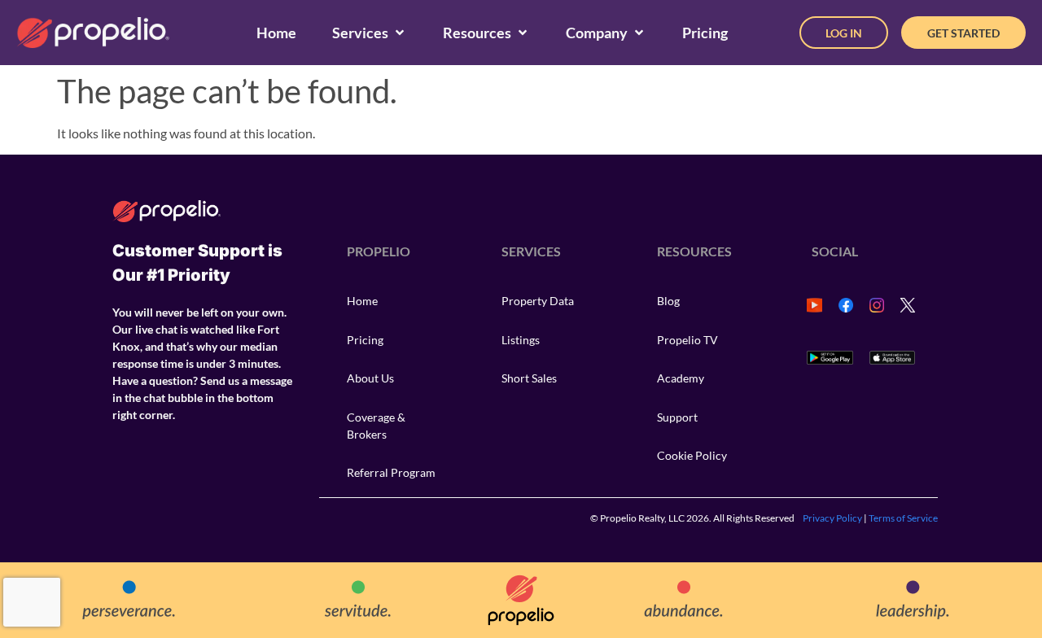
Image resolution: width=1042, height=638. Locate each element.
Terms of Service (903, 518)
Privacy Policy (832, 518)
